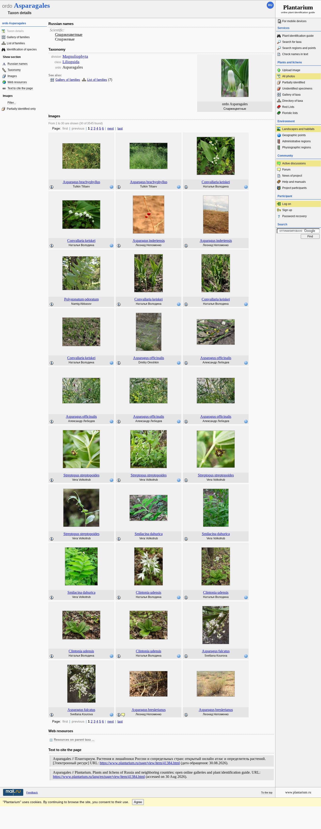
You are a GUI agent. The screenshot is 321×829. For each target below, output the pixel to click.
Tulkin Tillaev (81, 186)
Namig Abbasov (81, 303)
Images (12, 76)
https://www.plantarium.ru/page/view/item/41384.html (140, 763)
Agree (138, 802)
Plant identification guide (298, 35)
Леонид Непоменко (148, 245)
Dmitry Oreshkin (148, 362)
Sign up (287, 210)
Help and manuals (294, 181)
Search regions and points (299, 48)
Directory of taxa (292, 100)
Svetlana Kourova (215, 655)
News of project (292, 175)
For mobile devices (294, 21)
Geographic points (294, 135)
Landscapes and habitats (298, 129)
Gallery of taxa (291, 94)
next (110, 128)
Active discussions (294, 163)
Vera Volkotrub (81, 479)
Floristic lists (290, 113)
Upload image (291, 70)
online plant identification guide (298, 9)
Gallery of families (18, 37)
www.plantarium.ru (298, 792)
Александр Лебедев (216, 362)
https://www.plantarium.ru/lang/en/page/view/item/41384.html (99, 777)
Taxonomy (14, 70)
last (120, 128)
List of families (16, 43)
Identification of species (22, 49)
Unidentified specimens (297, 88)
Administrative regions (296, 141)
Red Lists (288, 107)
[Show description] (52, 187)
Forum (286, 169)
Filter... (12, 102)
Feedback (32, 792)
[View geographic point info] (111, 187)
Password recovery (294, 216)
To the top (266, 792)
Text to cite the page (20, 88)
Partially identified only (21, 108)
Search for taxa (291, 42)
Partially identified (293, 82)
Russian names (17, 63)
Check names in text (295, 54)
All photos (288, 76)
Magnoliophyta (75, 56)
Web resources (17, 82)
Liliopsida (71, 62)
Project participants (294, 188)
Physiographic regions (296, 147)
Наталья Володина (216, 186)
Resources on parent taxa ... (74, 739)
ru (270, 5)
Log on (286, 204)
